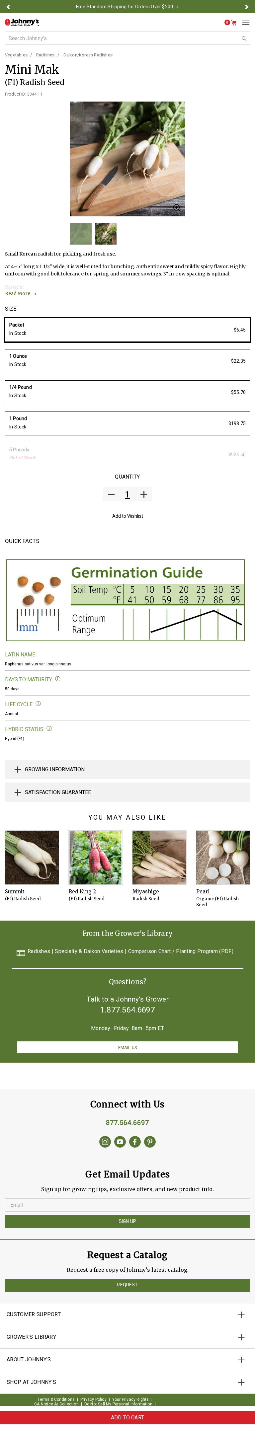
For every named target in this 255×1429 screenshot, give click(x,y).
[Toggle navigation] (243, 22)
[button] (8, 6)
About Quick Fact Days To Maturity (58, 679)
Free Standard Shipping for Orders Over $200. (125, 6)
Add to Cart (127, 1417)
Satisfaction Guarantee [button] (58, 792)
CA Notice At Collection (56, 1404)
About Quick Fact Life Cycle (38, 704)
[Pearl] (223, 857)
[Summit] (32, 857)
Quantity (127, 477)
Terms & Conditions (56, 1399)
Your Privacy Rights (130, 1399)
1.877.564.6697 (127, 1010)
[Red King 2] (96, 857)
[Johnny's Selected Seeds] (22, 22)
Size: (11, 309)
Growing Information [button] (55, 769)
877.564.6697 (127, 1123)
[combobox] (127, 38)
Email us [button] (127, 1047)
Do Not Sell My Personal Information (118, 1404)
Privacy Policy (93, 1399)
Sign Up (127, 1221)
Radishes (45, 54)
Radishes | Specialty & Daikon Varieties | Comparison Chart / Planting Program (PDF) (130, 951)
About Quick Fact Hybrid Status (49, 728)
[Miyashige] (159, 857)
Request (127, 1284)
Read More (17, 293)
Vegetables (16, 54)
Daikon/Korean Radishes (88, 54)
